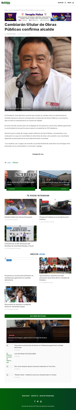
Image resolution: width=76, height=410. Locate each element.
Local (10, 10)
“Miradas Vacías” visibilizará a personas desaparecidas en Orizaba (35, 375)
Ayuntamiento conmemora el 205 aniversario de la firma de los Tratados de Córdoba (54, 278)
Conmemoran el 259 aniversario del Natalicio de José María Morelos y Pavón (19, 245)
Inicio (6, 10)
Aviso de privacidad (47, 396)
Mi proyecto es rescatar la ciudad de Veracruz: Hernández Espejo (18, 306)
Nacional (12, 335)
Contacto (34, 396)
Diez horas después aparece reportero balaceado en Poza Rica (34, 366)
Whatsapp (26, 396)
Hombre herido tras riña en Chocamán (18, 217)
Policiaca (10, 201)
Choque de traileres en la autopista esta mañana (54, 218)
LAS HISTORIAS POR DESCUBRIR (25, 354)
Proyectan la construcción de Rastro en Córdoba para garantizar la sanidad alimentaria (19, 278)
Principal (15, 162)
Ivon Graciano (11, 34)
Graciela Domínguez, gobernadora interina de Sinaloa (27, 338)
